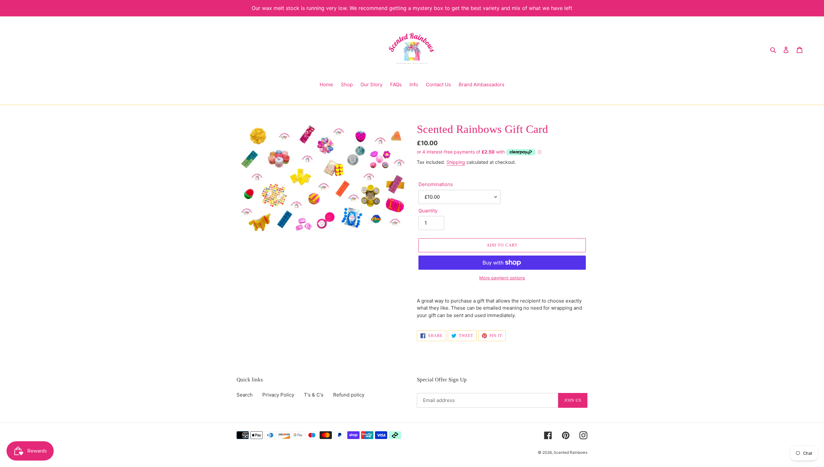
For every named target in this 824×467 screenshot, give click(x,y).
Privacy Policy (278, 395)
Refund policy (348, 395)
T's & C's (313, 395)
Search (245, 395)
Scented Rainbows (570, 452)
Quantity (427, 211)
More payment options (502, 277)
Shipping (455, 162)
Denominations (435, 184)
